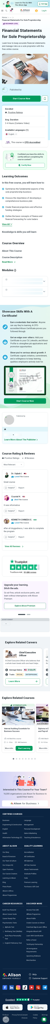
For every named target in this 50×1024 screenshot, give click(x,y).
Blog (4, 882)
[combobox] (13, 464)
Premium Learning (30, 882)
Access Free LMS (32, 910)
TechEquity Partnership (34, 944)
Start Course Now (21, 98)
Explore (2, 10)
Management (29, 825)
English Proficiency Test (13, 943)
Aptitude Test (9, 927)
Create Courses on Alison (35, 923)
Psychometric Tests (10, 923)
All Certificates (29, 856)
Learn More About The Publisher (20, 439)
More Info (9, 748)
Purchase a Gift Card (31, 887)
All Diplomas (28, 861)
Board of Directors (9, 856)
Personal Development (32, 829)
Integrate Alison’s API (33, 931)
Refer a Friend (31, 940)
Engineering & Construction (12, 825)
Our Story (6, 852)
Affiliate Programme (33, 914)
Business (6, 820)
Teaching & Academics (32, 837)
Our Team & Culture (9, 861)
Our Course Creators (10, 874)
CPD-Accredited (32, 142)
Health (5, 833)
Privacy (14, 1015)
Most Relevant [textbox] (9, 465)
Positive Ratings (15, 112)
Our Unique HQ (8, 865)
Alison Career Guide (10, 914)
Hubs (26, 878)
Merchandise (31, 960)
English (5, 829)
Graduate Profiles (30, 874)
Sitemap (44, 1015)
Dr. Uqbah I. (16, 473)
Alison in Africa (8, 891)
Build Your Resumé (9, 910)
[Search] (5, 9)
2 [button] (26, 616)
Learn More (14, 681)
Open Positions (8, 869)
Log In (44, 11)
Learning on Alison (9, 878)
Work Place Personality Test (13, 937)
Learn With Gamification (34, 936)
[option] (25, 596)
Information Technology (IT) (12, 837)
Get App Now (17, 606)
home (4, 17)
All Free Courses (30, 865)
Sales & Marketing (30, 833)
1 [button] (20, 616)
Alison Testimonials (31, 869)
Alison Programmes (10, 895)
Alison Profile (31, 918)
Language (27, 820)
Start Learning (24, 748)
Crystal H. (16, 496)
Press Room (7, 887)
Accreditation (29, 852)
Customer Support (39, 978)
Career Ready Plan (9, 918)
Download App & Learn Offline (36, 927)
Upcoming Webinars (33, 956)
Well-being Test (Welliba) (13, 931)
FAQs (34, 975)
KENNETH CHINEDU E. (21, 520)
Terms (19, 1015)
